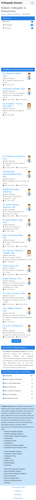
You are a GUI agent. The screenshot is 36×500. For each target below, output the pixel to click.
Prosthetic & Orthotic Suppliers (14, 445)
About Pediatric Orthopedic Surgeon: (14, 347)
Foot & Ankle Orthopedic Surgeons (15, 473)
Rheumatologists (9, 463)
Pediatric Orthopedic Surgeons (13, 434)
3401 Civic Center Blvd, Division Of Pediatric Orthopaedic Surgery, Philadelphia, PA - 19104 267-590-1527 (17, 315)
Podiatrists (7, 458)
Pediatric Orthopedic (13, 14)
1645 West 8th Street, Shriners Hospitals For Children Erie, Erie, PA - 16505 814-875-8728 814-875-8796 (15, 298)
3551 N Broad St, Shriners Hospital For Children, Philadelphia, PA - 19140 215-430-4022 (17, 256)
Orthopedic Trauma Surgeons (13, 453)
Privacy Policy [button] (18, 498)
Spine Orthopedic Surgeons (12, 471)
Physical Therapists (10, 476)
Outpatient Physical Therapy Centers (15, 447)
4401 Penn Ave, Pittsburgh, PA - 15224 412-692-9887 (14, 109)
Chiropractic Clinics (10, 440)
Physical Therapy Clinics (11, 478)
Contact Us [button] (18, 491)
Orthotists (7, 482)
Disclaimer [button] (18, 494)
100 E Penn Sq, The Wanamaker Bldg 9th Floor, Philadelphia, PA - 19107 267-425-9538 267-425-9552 (15, 94)
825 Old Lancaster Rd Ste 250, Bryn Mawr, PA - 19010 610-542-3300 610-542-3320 (15, 210)
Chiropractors (8, 438)
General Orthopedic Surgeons (13, 431)
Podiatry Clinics (9, 460)
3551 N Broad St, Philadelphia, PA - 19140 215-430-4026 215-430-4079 (15, 270)
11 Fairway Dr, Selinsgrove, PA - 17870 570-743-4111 (14, 79)
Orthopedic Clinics (10, 456)
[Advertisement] (18, 49)
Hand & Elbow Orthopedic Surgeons (15, 436)
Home (3, 14)
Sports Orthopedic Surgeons (13, 451)
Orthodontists (8, 443)
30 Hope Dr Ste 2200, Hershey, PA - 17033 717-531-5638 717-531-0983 (15, 240)
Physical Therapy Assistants (13, 480)
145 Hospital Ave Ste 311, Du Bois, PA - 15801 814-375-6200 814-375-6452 (16, 178)
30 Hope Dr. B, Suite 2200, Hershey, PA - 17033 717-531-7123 (12, 195)
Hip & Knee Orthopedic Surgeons (14, 469)
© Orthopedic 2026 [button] (18, 487)
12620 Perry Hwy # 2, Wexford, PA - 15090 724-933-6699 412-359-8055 (15, 161)
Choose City (7, 18)
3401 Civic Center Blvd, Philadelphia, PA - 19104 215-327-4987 (13, 225)
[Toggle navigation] (32, 3)
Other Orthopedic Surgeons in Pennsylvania (16, 372)
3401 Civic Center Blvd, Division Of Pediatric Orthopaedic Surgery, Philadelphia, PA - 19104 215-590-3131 (14, 284)
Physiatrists (8, 465)
